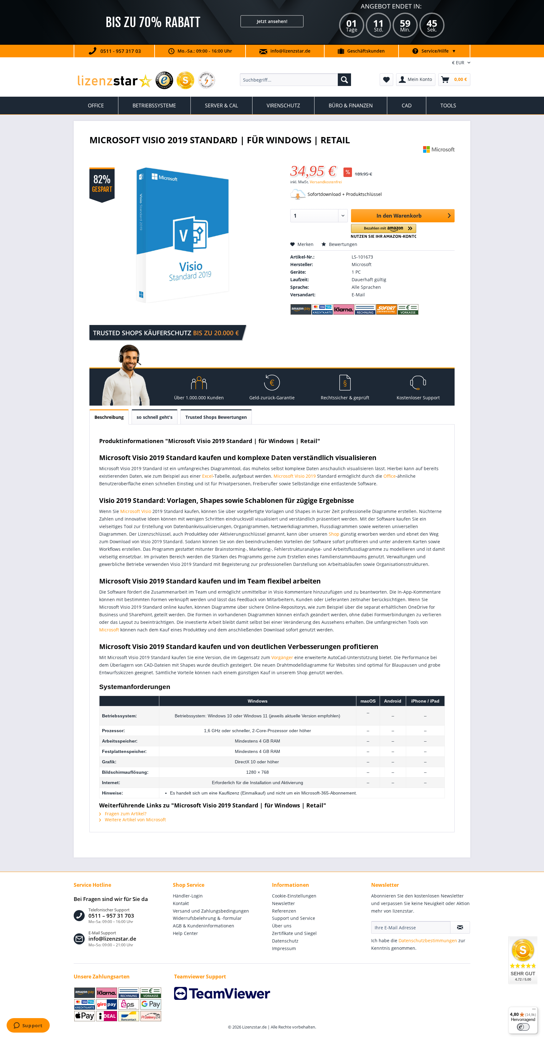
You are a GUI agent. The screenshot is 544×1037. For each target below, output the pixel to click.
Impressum (284, 948)
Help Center (185, 933)
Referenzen (284, 911)
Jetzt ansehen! (272, 21)
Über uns (282, 926)
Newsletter (283, 903)
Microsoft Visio (135, 511)
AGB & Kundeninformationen (203, 926)
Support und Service (293, 918)
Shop (334, 534)
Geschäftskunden (366, 51)
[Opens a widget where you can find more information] (28, 1026)
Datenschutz (285, 941)
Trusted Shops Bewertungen (216, 417)
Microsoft (109, 630)
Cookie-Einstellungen (294, 896)
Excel (207, 476)
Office (389, 476)
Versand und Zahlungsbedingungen (211, 911)
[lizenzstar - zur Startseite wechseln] (115, 81)
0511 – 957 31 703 (111, 916)
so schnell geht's (155, 417)
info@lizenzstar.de (290, 51)
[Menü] (534, 1010)
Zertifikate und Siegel (294, 933)
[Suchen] (344, 79)
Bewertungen (342, 244)
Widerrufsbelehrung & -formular (207, 918)
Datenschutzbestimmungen (428, 940)
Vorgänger (282, 657)
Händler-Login (188, 896)
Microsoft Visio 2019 (295, 476)
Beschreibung (109, 417)
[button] (383, 231)
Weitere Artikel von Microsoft (135, 820)
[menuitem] (295, 79)
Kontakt (181, 903)
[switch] (523, 1027)
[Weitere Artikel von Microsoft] (439, 157)
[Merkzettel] (386, 79)
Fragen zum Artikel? (125, 814)
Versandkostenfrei (326, 182)
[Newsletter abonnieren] (460, 927)
